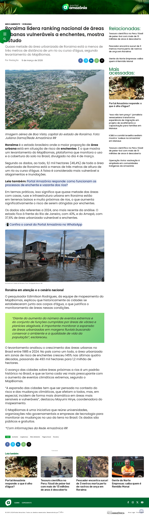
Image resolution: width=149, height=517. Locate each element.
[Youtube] (142, 502)
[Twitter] (86, 60)
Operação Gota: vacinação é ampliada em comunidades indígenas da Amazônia (124, 163)
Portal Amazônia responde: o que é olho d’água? (125, 105)
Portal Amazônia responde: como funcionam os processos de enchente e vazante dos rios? (50, 183)
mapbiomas (24, 437)
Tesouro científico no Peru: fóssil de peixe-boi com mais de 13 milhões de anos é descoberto (126, 36)
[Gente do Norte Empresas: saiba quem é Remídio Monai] (128, 467)
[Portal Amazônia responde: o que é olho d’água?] (126, 87)
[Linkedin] (91, 60)
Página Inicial (46, 437)
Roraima (27, 24)
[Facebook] (80, 60)
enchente (15, 437)
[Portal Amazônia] (74, 7)
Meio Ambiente (12, 24)
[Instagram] (133, 502)
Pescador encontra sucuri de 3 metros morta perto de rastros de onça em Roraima (125, 49)
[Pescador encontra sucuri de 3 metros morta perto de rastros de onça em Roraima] (92, 467)
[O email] (102, 60)
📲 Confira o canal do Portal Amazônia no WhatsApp (43, 224)
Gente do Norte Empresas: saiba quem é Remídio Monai (126, 60)
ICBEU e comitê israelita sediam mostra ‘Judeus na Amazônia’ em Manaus (125, 138)
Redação (14, 60)
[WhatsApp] (96, 60)
